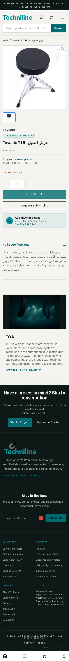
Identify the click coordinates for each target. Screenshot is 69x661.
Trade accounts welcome (36, 7)
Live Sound (8, 565)
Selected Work (10, 597)
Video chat (20, 221)
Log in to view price (17, 159)
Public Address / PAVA (47, 554)
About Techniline (11, 592)
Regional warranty (15, 3)
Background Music (12, 548)
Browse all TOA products (21, 370)
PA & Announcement (13, 554)
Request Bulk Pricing (34, 205)
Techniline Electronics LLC (35, 636)
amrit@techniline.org (52, 601)
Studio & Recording (45, 571)
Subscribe (56, 517)
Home (5, 40)
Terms (41, 643)
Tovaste (9, 130)
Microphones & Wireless (48, 559)
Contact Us (8, 619)
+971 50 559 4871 (25, 223)
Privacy (29, 643)
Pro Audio (40, 548)
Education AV (9, 576)
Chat (32, 221)
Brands (6, 603)
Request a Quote (47, 422)
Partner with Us (11, 614)
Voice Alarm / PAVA (12, 559)
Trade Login (9, 608)
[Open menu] (62, 17)
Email (41, 221)
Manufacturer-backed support (47, 3)
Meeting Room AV (12, 571)
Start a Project (20, 422)
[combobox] (34, 28)
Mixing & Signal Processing (49, 565)
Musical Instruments (46, 576)
